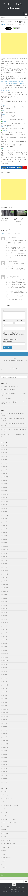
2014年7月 (4, 608)
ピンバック (16, 233)
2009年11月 (5, 744)
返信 (7, 259)
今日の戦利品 (4, 218)
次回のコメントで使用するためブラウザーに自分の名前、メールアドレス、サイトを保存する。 (14, 334)
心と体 (4, 836)
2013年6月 (4, 633)
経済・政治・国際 (6, 857)
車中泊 (4, 868)
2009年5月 (4, 764)
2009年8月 (4, 754)
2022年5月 (4, 511)
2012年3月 (4, 678)
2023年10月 (5, 494)
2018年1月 (4, 567)
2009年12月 (5, 740)
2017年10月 (5, 574)
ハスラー (4, 816)
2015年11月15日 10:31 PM (15, 237)
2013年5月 (4, 636)
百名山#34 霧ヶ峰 (6, 398)
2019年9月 (4, 553)
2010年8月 (4, 723)
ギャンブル (5, 795)
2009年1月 (4, 778)
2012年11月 (5, 657)
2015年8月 (4, 598)
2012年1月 (4, 681)
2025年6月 (4, 466)
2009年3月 (4, 771)
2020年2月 (4, 539)
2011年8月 (4, 692)
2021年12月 (5, 515)
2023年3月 (4, 497)
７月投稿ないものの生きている (10, 386)
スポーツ (4, 809)
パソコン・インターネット (7, 17)
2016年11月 (5, 588)
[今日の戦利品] (7, 213)
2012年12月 (5, 653)
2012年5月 (4, 671)
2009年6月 (4, 761)
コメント (6, 233)
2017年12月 (5, 570)
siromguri (4, 791)
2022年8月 (4, 504)
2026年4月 (4, 456)
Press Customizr (21, 891)
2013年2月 (4, 647)
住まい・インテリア (7, 826)
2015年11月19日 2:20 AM (16, 261)
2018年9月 (4, 560)
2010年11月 (5, 712)
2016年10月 (5, 591)
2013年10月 (5, 622)
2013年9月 (4, 626)
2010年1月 (4, 737)
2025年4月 (4, 470)
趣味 (3, 861)
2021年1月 (4, 522)
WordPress (8, 891)
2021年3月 (4, 518)
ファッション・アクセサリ (9, 822)
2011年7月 (4, 695)
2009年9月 (4, 751)
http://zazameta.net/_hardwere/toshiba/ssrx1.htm (12, 83)
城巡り (4, 829)
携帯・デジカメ (6, 840)
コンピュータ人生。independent (14, 6)
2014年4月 (4, 612)
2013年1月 (4, 650)
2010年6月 (4, 730)
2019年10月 (5, 549)
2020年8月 (4, 529)
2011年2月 (4, 705)
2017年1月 (4, 581)
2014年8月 (4, 605)
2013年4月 (4, 640)
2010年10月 (5, 716)
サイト (4, 325)
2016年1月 (4, 595)
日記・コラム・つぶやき (8, 843)
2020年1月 (4, 543)
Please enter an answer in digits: (10, 339)
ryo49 (3, 24)
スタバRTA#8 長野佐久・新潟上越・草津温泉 (13, 413)
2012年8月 (4, 664)
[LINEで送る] (16, 28)
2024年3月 (4, 484)
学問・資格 (5, 833)
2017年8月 (4, 577)
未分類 (4, 850)
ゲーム (4, 802)
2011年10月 (5, 685)
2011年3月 (4, 702)
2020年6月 (4, 532)
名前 (4, 320)
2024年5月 (4, 480)
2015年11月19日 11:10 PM (15, 276)
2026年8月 (4, 445)
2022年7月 (4, 508)
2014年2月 (4, 619)
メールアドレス (18, 320)
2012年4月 (4, 674)
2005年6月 (4, 782)
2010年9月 (4, 719)
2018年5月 (4, 563)
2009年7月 (4, 758)
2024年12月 (5, 477)
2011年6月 (4, 699)
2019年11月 (5, 546)
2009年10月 (5, 747)
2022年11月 (5, 501)
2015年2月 (4, 601)
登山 (3, 854)
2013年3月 (4, 643)
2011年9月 (4, 688)
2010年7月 (4, 726)
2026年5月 (4, 452)
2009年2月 (4, 775)
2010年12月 (5, 709)
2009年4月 (4, 768)
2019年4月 (4, 556)
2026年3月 (4, 459)
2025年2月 (4, 473)
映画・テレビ (5, 847)
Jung (24, 434)
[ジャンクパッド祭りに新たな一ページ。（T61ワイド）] (20, 213)
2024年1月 (4, 490)
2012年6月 (4, 667)
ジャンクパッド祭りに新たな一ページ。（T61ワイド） (19, 219)
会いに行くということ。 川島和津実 (12, 434)
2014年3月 (4, 615)
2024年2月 (4, 487)
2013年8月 (4, 629)
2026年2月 (4, 463)
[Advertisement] (14, 43)
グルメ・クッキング (7, 798)
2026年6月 (4, 449)
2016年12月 (5, 584)
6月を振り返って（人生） (8, 389)
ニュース (4, 812)
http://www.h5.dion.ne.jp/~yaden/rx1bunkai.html (12, 81)
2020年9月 (4, 525)
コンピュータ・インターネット (10, 805)
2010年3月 (4, 733)
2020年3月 (4, 536)
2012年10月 (5, 660)
